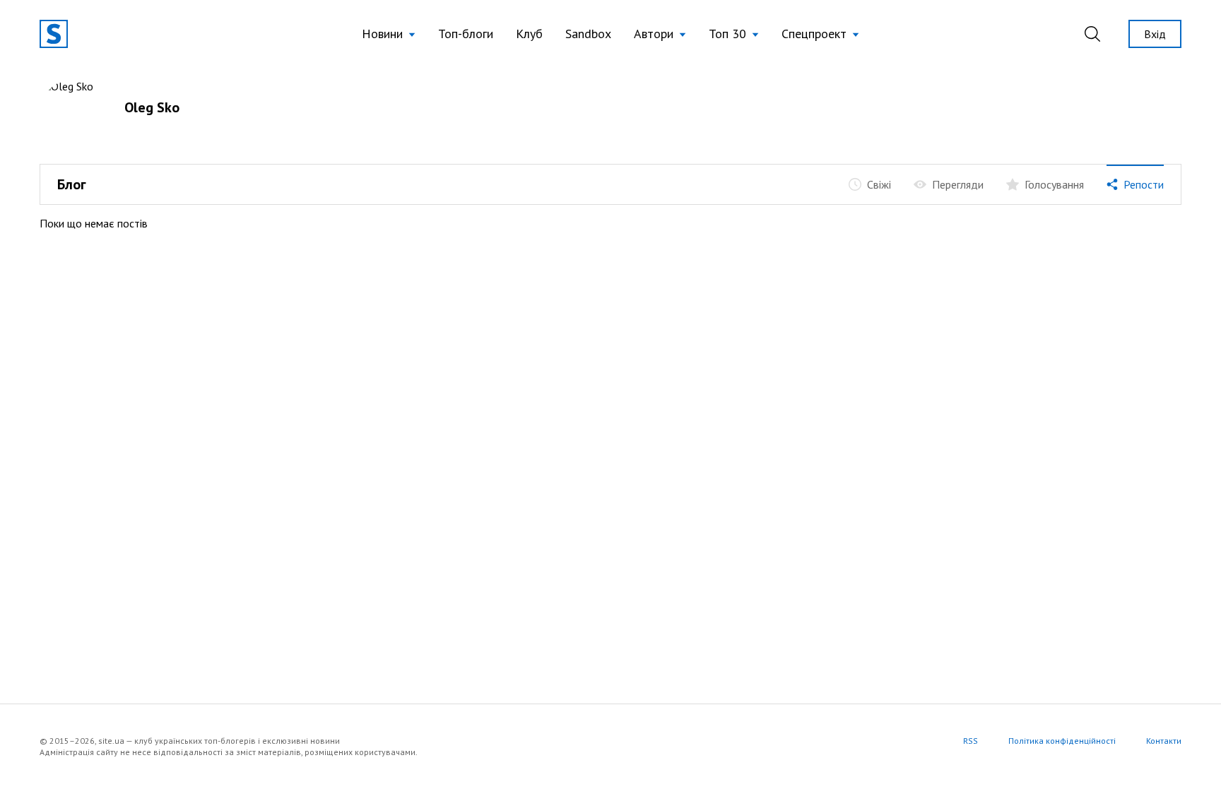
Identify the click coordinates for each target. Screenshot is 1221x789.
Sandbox (588, 33)
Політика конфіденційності (1062, 740)
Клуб (529, 33)
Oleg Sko (151, 107)
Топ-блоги (465, 33)
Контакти (1163, 740)
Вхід (1155, 34)
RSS (970, 740)
